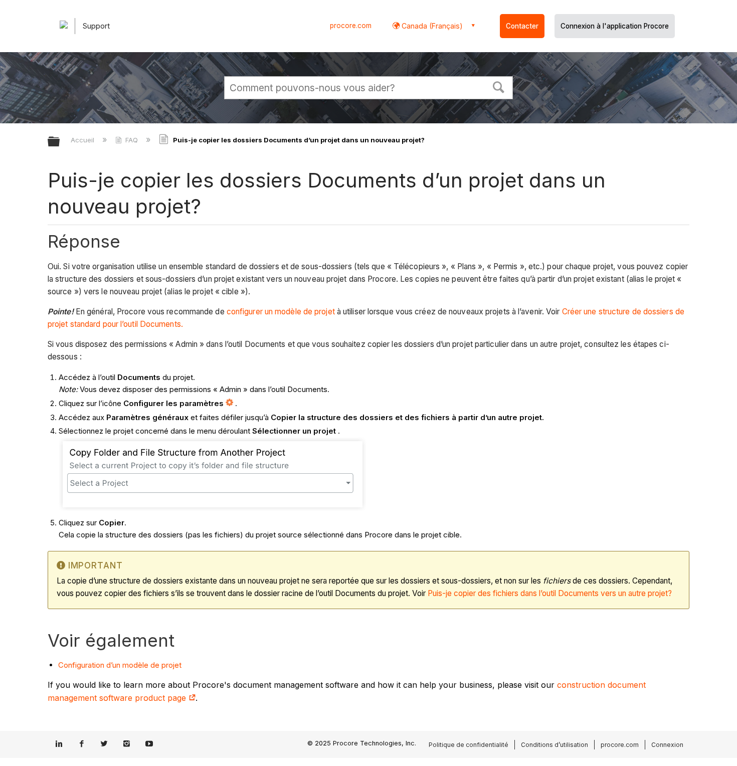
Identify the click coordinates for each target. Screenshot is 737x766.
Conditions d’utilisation (554, 744)
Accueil (83, 140)
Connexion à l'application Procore (615, 26)
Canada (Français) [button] (431, 26)
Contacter (522, 26)
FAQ (131, 140)
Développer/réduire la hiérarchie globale (60, 142)
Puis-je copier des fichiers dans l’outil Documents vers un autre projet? (550, 593)
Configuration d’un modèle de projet (119, 665)
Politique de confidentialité (468, 744)
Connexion (667, 744)
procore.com (351, 26)
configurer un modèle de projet (281, 311)
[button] (499, 86)
